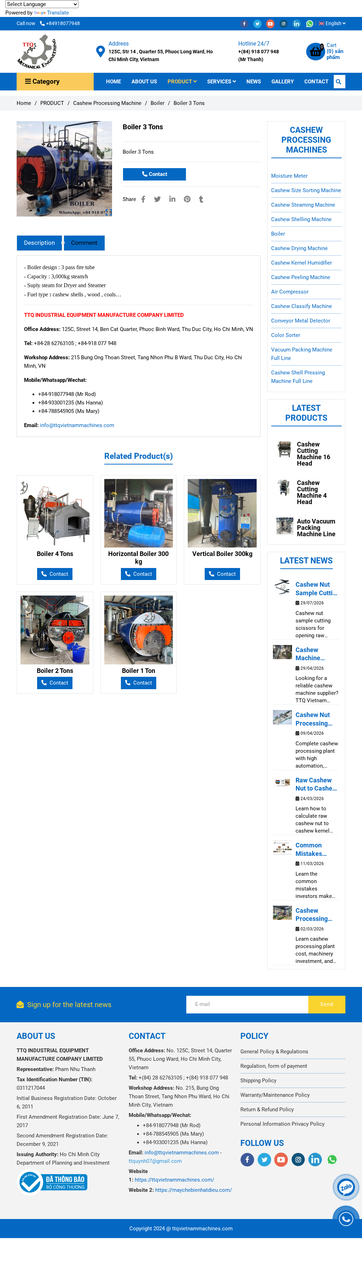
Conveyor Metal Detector (300, 321)
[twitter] (259, 23)
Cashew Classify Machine (301, 306)
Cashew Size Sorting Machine (306, 190)
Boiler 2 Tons (55, 670)
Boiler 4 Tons (55, 553)
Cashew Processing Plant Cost (312, 915)
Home (24, 103)
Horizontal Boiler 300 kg (138, 557)
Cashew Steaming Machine (303, 205)
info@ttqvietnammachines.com (77, 425)
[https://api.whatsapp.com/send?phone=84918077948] (311, 23)
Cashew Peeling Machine (300, 277)
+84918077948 (63, 23)
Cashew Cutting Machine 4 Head (312, 492)
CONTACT (316, 81)
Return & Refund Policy (267, 1109)
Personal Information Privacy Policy (282, 1124)
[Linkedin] (172, 199)
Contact (157, 174)
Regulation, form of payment (273, 1066)
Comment (84, 242)
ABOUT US (144, 81)
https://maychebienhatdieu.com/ (193, 1190)
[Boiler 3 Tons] (37, 51)
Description (39, 242)
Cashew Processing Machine (107, 103)
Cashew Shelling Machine (301, 219)
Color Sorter (285, 335)
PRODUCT (180, 81)
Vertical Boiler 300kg (222, 553)
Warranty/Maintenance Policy (275, 1095)
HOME (113, 81)
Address (119, 43)
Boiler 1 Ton (138, 670)
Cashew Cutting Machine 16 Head (313, 454)
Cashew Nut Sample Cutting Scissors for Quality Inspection (318, 589)
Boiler (157, 103)
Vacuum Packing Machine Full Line (301, 354)
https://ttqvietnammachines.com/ (174, 1180)
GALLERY (283, 81)
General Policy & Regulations (274, 1051)
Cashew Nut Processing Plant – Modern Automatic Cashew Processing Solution (318, 719)
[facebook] (246, 23)
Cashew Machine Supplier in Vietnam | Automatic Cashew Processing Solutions (312, 654)
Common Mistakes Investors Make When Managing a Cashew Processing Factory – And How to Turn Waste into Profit (318, 849)
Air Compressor (290, 292)
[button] (334, 23)
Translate (58, 13)
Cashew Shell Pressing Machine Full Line (298, 376)
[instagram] (285, 23)
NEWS (253, 81)
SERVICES (220, 81)
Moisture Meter (289, 176)
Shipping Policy (258, 1080)
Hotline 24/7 (253, 43)
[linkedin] (298, 23)
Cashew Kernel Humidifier (301, 263)
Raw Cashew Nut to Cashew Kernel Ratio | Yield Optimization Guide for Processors (316, 784)
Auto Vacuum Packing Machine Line (316, 527)
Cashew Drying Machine (299, 248)
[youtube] (272, 23)
